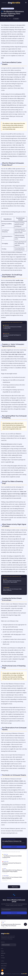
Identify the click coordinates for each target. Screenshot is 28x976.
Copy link (16, 18)
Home (2, 951)
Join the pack (14, 846)
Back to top (15, 886)
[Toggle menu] (26, 2)
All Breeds (3, 953)
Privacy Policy (4, 963)
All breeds (4, 2)
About (2, 955)
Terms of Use (3, 965)
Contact (3, 957)
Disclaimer (3, 968)
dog (14, 2)
